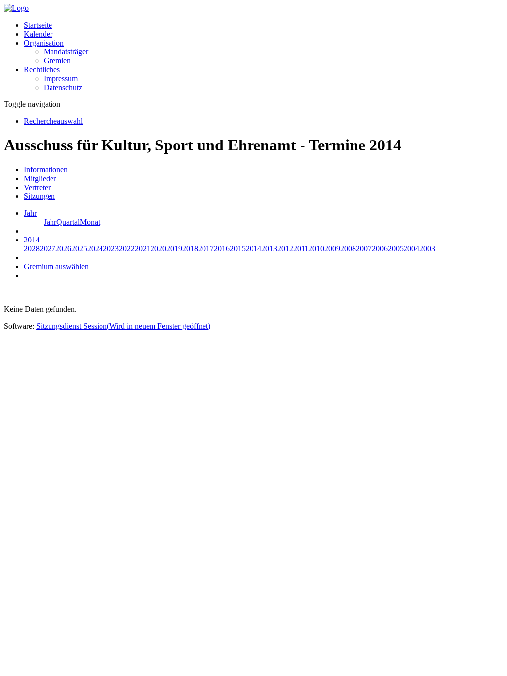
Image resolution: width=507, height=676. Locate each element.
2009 (332, 248)
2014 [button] (32, 240)
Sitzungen (39, 196)
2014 (253, 248)
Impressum (61, 78)
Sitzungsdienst (123, 326)
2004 (411, 248)
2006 (380, 248)
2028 (32, 248)
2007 (364, 248)
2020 (158, 248)
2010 (316, 248)
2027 (47, 248)
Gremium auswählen (56, 266)
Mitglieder (40, 178)
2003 (427, 248)
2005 (396, 248)
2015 (238, 248)
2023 (111, 248)
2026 (63, 248)
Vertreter (37, 187)
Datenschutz (63, 87)
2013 (269, 248)
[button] (44, 43)
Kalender (38, 34)
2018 (190, 248)
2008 (348, 248)
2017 (206, 248)
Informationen (46, 169)
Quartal (68, 222)
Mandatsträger (66, 52)
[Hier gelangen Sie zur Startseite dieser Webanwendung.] (16, 8)
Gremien (57, 60)
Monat (90, 222)
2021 (143, 248)
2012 (285, 248)
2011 (300, 248)
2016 (222, 248)
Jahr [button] (30, 213)
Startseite (38, 25)
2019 (174, 248)
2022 (127, 248)
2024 (95, 248)
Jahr (50, 222)
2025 (79, 248)
